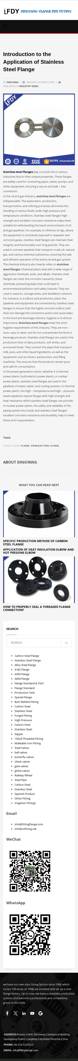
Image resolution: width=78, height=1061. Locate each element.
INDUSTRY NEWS (28, 86)
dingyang (13, 82)
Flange (25, 446)
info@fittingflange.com (29, 824)
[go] (66, 643)
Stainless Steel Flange (45, 446)
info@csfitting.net (26, 829)
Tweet (7, 437)
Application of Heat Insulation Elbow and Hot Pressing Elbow (38, 551)
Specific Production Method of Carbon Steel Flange (35, 542)
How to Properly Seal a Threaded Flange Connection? (37, 608)
